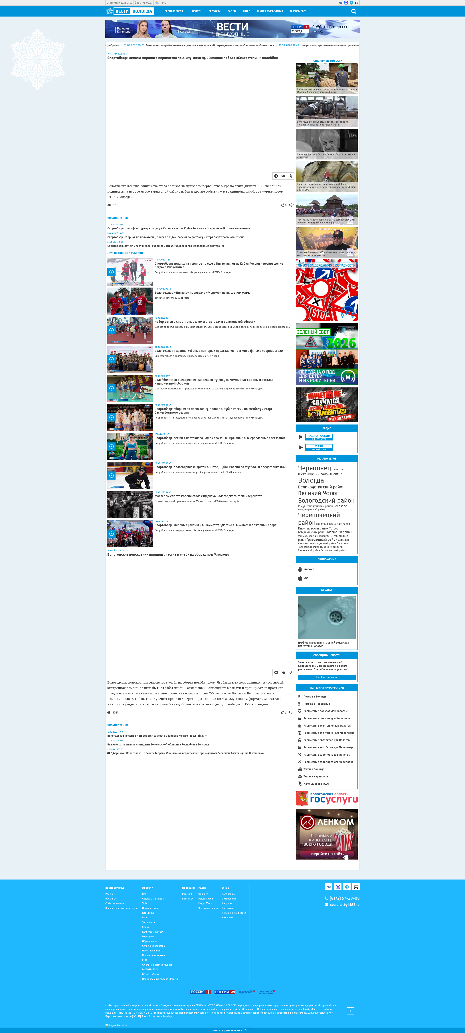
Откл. (248, 1030)
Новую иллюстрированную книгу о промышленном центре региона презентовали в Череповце (290, 45)
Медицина (148, 936)
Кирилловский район (313, 528)
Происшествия (150, 908)
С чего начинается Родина (157, 964)
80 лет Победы (150, 974)
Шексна (336, 474)
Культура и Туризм (152, 931)
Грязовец (342, 543)
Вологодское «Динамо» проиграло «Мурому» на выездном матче (202, 292)
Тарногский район (309, 547)
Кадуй (301, 506)
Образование (149, 941)
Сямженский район (309, 550)
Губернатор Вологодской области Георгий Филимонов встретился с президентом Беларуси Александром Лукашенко (187, 753)
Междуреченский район (312, 535)
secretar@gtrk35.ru (345, 905)
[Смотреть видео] (130, 272)
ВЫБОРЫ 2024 (150, 969)
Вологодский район (326, 500)
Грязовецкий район (322, 539)
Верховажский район (333, 550)
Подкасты (204, 893)
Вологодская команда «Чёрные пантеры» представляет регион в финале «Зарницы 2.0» (219, 351)
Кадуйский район (339, 523)
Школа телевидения (270, 11)
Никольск (322, 523)
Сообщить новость (326, 677)
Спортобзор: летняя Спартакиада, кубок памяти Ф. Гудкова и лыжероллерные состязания (166, 246)
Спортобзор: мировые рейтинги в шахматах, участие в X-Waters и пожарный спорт (215, 525)
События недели (114, 903)
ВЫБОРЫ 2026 (298, 11)
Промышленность (152, 950)
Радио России (206, 898)
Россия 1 (110, 893)
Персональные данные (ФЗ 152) (123, 1016)
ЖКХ (144, 903)
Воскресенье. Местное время (122, 908)
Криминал (148, 912)
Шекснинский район (313, 474)
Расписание (229, 893)
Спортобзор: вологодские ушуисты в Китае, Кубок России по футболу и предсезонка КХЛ (220, 467)
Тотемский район (339, 532)
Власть (146, 917)
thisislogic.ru (169, 1016)
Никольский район (332, 547)
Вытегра (337, 469)
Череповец (314, 468)
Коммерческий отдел (234, 912)
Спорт (145, 926)
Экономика (148, 922)
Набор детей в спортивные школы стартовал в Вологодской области (205, 322)
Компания (227, 917)
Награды (227, 903)
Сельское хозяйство (153, 945)
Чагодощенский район (311, 509)
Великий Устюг (318, 493)
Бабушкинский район (312, 532)
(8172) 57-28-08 (345, 898)
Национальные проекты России (160, 978)
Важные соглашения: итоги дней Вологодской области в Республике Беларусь (158, 744)
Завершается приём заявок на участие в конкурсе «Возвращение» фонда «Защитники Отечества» (137, 45)
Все (144, 893)
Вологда (311, 480)
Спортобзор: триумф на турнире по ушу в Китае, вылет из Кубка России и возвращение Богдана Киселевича (178, 228)
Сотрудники (229, 898)
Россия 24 (111, 898)
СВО (144, 960)
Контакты (227, 908)
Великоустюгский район (321, 487)
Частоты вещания (208, 908)
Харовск (343, 539)
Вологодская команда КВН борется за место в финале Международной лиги (157, 735)
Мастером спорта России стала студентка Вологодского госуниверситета (208, 496)
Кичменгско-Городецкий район (317, 543)
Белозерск (340, 506)
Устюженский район (319, 506)
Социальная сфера (153, 898)
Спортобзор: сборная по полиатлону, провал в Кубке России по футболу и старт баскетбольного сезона (175, 237)
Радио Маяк (205, 903)
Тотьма (333, 528)
